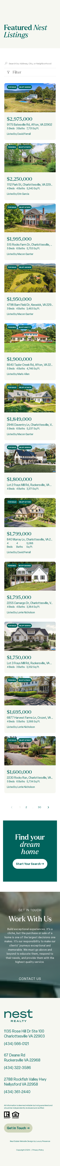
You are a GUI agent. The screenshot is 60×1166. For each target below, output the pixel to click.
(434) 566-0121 (16, 1043)
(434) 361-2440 (17, 1091)
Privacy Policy (38, 1150)
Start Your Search (28, 864)
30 (39, 807)
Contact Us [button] (30, 979)
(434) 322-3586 (17, 1067)
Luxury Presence (43, 1141)
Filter (16, 72)
